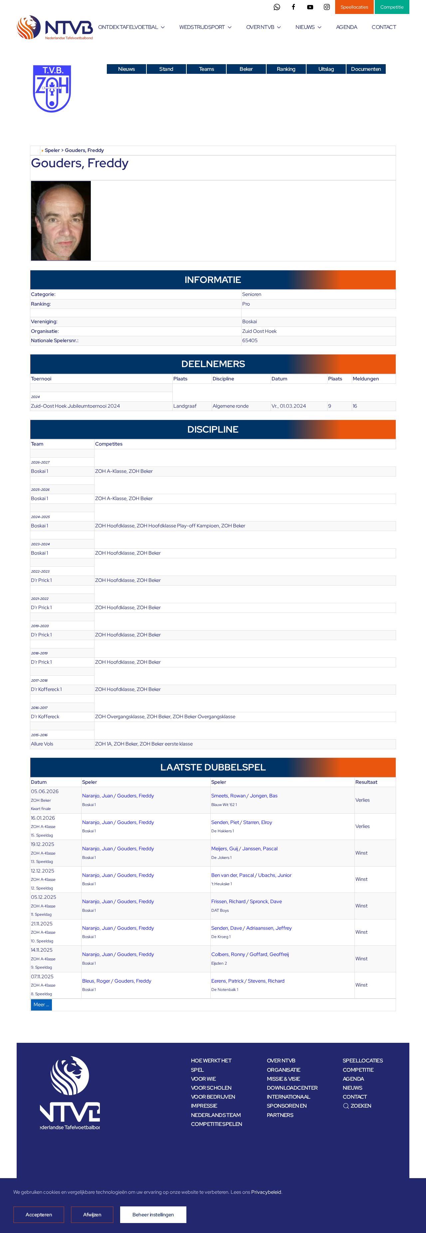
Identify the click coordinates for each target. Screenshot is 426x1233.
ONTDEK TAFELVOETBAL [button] (128, 27)
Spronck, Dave (266, 901)
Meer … (41, 1004)
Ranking (286, 69)
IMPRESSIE (204, 1105)
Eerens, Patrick (227, 981)
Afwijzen (92, 1214)
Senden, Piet (225, 822)
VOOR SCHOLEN (211, 1087)
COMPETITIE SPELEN (216, 1124)
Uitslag (326, 69)
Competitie (392, 7)
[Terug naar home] (56, 27)
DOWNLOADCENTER (292, 1087)
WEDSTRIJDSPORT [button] (202, 27)
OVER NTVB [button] (260, 27)
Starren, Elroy (257, 822)
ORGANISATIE (283, 1069)
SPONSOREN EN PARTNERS (287, 1110)
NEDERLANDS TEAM (216, 1115)
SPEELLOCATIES (363, 1060)
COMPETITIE (358, 1069)
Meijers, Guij (224, 848)
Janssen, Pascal (260, 848)
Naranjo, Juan (97, 795)
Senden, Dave (226, 928)
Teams (206, 69)
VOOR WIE (203, 1078)
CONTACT (384, 27)
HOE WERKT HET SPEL (211, 1065)
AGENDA (346, 27)
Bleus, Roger (96, 981)
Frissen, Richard (228, 901)
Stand (166, 69)
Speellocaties (354, 7)
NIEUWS (352, 1087)
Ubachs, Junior (275, 875)
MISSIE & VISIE (283, 1078)
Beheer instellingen (153, 1214)
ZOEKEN (361, 1105)
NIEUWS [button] (305, 27)
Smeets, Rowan (228, 795)
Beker (246, 69)
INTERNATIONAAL (289, 1096)
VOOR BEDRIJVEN (213, 1096)
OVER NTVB (281, 1060)
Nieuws (126, 69)
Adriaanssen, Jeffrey (269, 928)
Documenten (366, 69)
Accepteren (39, 1214)
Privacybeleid (266, 1192)
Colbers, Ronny (228, 954)
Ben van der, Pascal (232, 875)
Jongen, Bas (264, 795)
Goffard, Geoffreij (269, 954)
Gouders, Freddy (135, 795)
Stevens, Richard (266, 981)
